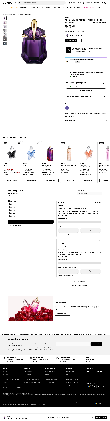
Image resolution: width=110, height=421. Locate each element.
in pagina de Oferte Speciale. (23, 390)
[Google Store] (92, 386)
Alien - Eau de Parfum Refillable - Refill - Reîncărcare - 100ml (87, 334)
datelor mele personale (47, 349)
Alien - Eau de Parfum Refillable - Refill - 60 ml (24, 334)
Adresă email (59, 341)
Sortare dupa (80, 190)
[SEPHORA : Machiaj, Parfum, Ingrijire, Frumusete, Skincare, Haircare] (9, 3)
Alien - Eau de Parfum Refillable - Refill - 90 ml (53, 334)
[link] (31, 222)
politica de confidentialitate (20, 350)
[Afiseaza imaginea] (5, 18)
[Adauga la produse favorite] (19, 143)
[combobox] (89, 193)
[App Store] (101, 386)
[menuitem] (74, 3)
